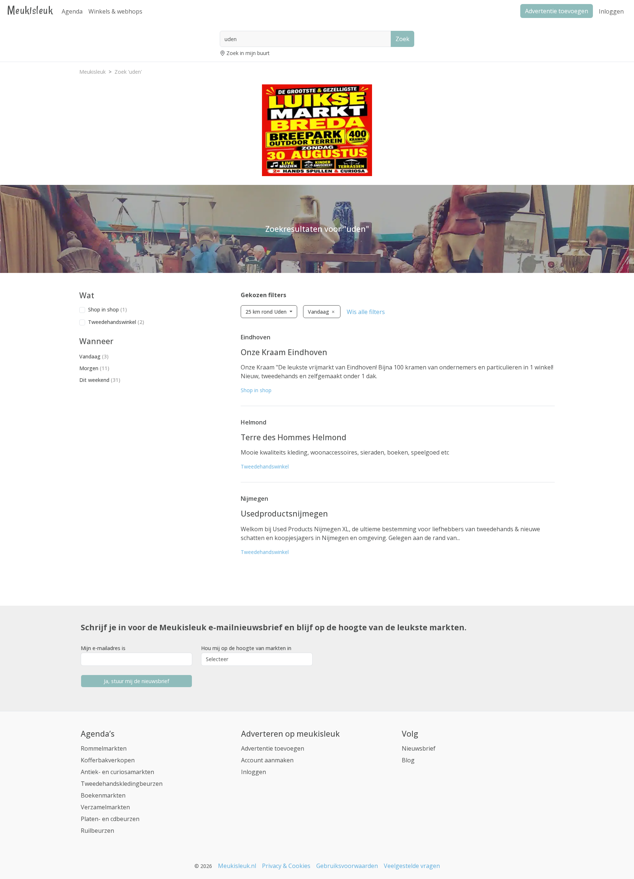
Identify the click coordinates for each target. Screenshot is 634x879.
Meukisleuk (30, 10)
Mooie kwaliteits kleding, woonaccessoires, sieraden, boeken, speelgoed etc (345, 452)
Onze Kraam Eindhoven (284, 352)
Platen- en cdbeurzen (110, 819)
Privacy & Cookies (286, 866)
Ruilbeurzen (97, 831)
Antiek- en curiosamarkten (117, 772)
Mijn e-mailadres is (103, 648)
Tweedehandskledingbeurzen (122, 784)
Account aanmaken (267, 760)
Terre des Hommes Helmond (293, 437)
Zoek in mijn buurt (248, 53)
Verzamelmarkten (105, 807)
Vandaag (94, 356)
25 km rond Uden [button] (266, 311)
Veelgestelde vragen (412, 866)
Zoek (402, 39)
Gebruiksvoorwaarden (347, 866)
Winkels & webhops (115, 11)
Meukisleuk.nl (237, 866)
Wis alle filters (366, 312)
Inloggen (611, 11)
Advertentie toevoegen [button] (556, 11)
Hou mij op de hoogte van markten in (246, 648)
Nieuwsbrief (419, 748)
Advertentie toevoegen (272, 748)
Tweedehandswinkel (116, 321)
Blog (408, 760)
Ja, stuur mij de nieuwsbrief (136, 681)
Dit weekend (99, 379)
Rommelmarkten (104, 748)
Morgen (94, 368)
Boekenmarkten (103, 795)
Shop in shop (107, 309)
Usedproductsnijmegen (284, 513)
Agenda (72, 11)
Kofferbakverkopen (108, 760)
